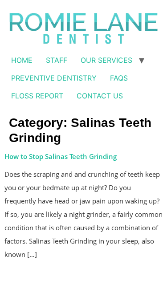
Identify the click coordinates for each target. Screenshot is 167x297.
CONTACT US (100, 95)
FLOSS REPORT (37, 95)
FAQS (119, 77)
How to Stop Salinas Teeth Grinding (60, 156)
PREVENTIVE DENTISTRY (54, 77)
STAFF (56, 60)
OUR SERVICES (106, 60)
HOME (22, 60)
